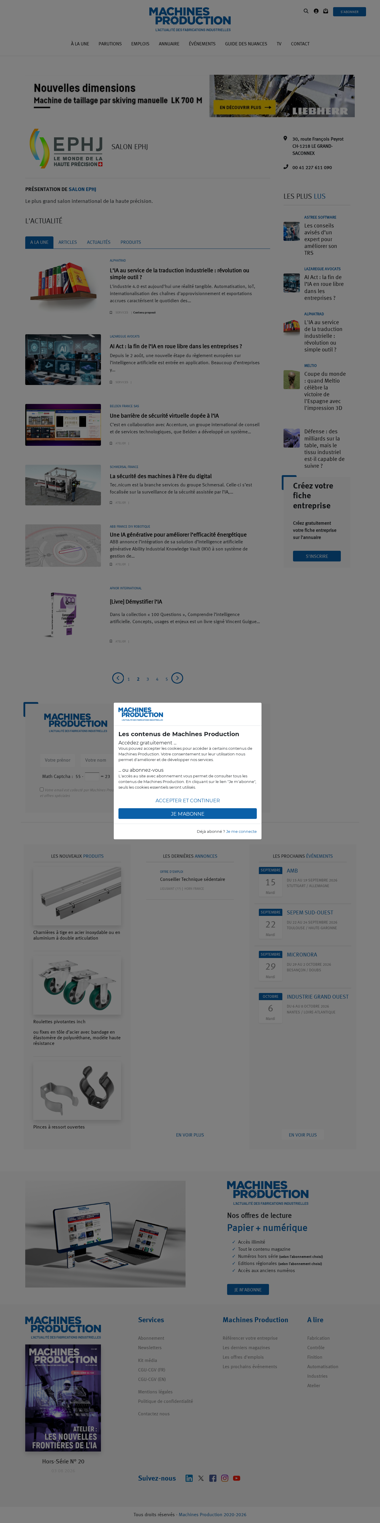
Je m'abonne (188, 814)
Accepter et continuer (188, 800)
